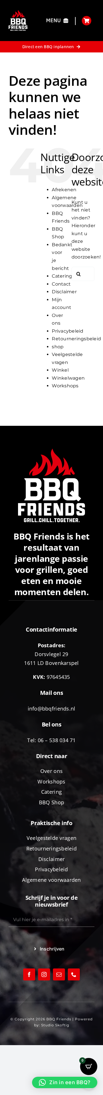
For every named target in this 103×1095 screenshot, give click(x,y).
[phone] (74, 974)
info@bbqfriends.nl (52, 708)
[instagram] (44, 974)
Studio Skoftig (55, 1025)
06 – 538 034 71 (57, 740)
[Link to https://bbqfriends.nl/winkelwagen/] (87, 21)
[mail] (59, 974)
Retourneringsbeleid (76, 338)
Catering (62, 276)
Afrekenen (64, 189)
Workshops (65, 385)
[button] (64, 1082)
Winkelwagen (68, 378)
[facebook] (29, 974)
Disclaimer (64, 291)
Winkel (60, 370)
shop (58, 346)
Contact (61, 284)
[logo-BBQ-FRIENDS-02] (18, 12)
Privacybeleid (67, 331)
